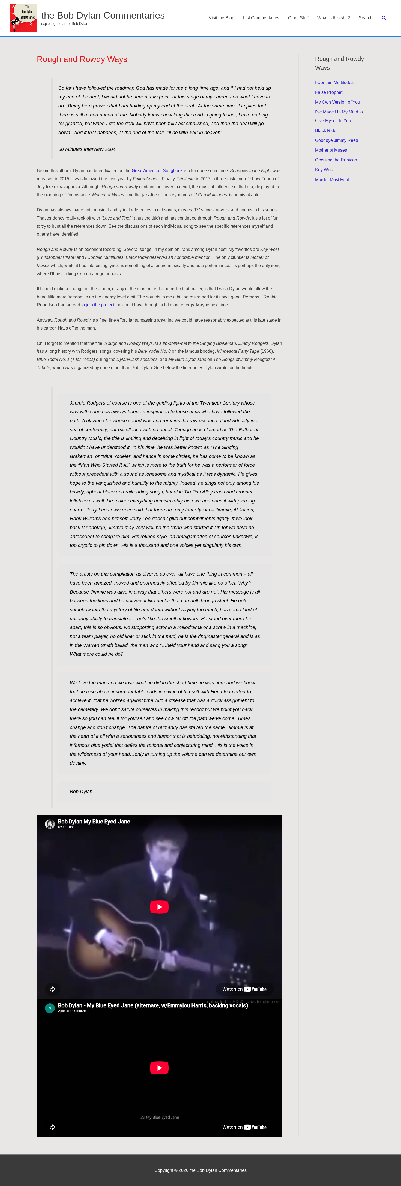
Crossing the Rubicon (336, 160)
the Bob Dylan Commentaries (103, 15)
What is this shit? (333, 18)
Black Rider (326, 130)
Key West (324, 169)
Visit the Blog (221, 18)
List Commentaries (261, 18)
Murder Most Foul (332, 179)
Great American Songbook (157, 170)
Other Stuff (298, 18)
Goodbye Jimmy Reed (336, 140)
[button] (384, 18)
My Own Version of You (337, 102)
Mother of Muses (331, 150)
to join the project (97, 305)
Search (366, 18)
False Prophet (328, 92)
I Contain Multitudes (334, 82)
